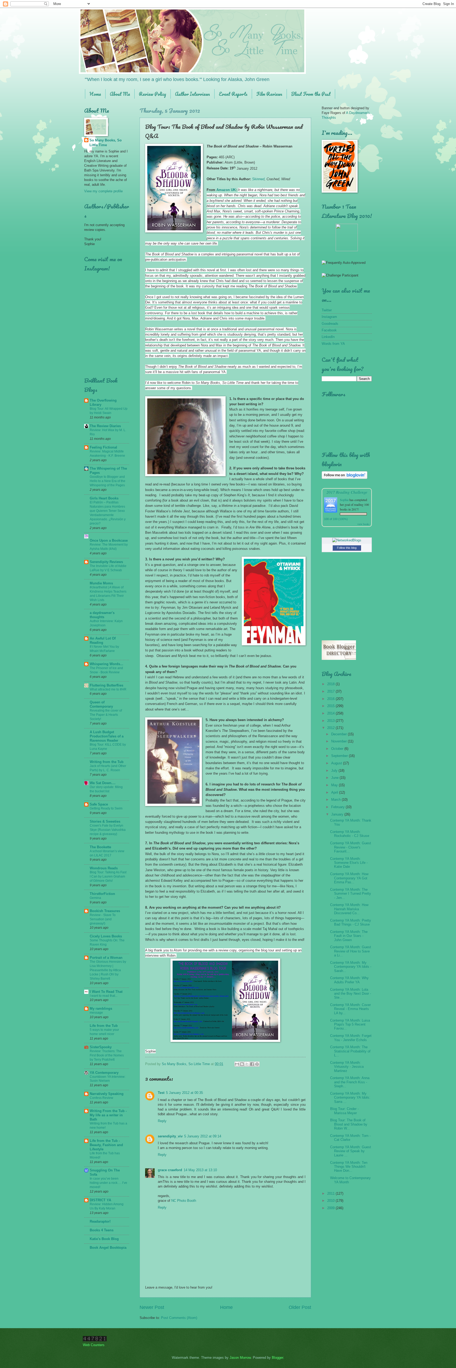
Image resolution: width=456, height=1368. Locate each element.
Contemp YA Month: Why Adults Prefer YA (349, 980)
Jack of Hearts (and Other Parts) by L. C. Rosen (108, 768)
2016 (331, 699)
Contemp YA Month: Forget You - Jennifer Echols (351, 1038)
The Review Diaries (105, 426)
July (335, 771)
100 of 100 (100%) (336, 519)
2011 (331, 1193)
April (335, 792)
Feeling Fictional (103, 447)
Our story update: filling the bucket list (106, 789)
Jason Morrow (240, 1358)
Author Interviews (192, 94)
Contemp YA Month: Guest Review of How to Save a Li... (350, 951)
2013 (331, 721)
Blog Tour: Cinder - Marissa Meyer (344, 1111)
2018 (331, 684)
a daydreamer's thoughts (102, 615)
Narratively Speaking (107, 1094)
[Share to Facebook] (252, 1064)
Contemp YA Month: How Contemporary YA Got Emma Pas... (349, 878)
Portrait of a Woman (106, 958)
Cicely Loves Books (106, 936)
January (337, 814)
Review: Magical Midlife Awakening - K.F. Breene (107, 453)
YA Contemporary (104, 1073)
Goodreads (330, 324)
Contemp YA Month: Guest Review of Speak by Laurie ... (350, 1151)
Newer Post (152, 1307)
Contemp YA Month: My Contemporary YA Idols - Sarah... (350, 967)
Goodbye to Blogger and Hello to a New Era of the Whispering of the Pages (107, 481)
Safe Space (99, 804)
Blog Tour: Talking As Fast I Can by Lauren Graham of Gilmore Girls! (108, 876)
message (96, 1012)
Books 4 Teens (101, 1230)
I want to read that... (103, 996)
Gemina (95, 898)
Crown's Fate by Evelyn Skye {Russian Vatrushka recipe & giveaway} (108, 830)
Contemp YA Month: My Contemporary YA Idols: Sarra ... (350, 1097)
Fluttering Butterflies (106, 685)
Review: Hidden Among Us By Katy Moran (107, 1206)
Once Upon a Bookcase (109, 540)
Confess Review (101, 1098)
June (335, 778)
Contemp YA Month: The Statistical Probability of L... (350, 1051)
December (339, 734)
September (340, 756)
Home (95, 94)
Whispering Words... (106, 664)
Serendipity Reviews (106, 562)
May (335, 785)
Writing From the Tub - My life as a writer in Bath (108, 1115)
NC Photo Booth (183, 1201)
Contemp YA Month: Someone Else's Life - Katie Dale (349, 863)
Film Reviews (269, 94)
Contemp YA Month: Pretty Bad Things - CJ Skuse (350, 922)
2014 (331, 713)
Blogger (277, 1358)
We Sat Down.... (103, 783)
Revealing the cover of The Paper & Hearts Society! (106, 715)
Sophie (344, 500)
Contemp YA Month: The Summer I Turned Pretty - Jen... (350, 894)
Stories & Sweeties (105, 821)
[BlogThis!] (242, 1064)
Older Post (300, 1307)
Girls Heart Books (104, 498)
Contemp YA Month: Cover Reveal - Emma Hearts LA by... (350, 1009)
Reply (162, 1121)
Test (161, 1093)
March (336, 800)
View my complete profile (103, 191)
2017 (331, 691)
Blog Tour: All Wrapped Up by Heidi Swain (108, 411)
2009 (331, 1208)
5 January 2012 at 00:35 (184, 1093)
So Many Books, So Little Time (105, 142)
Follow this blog (347, 547)
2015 (331, 706)
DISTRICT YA (100, 1200)
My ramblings (101, 1008)
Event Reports (233, 94)
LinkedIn (328, 337)
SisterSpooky (101, 1047)
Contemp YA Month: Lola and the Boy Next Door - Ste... (350, 994)
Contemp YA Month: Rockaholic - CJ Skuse (349, 834)
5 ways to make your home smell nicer (104, 1032)
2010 (331, 1201)
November (339, 741)
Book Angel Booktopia (108, 1248)
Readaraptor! (100, 1221)
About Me (120, 94)
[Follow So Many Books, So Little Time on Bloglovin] (344, 478)
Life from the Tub (104, 1026)
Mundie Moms (101, 583)
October (337, 749)
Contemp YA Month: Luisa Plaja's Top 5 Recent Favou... (350, 1024)
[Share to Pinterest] (257, 1064)
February (338, 807)
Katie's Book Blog (104, 1239)
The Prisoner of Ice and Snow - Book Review (106, 670)
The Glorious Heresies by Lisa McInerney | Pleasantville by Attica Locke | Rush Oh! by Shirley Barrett (108, 970)
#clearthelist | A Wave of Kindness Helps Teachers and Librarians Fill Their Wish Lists (108, 593)
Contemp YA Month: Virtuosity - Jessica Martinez (347, 1067)
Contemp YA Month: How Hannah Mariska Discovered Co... (349, 909)
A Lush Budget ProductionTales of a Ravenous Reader (107, 736)
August (337, 763)
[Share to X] (247, 1064)
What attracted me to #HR (108, 689)
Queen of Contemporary (101, 704)
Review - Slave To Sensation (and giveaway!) (103, 919)
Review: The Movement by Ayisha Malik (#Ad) (109, 547)
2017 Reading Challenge (346, 492)
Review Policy (152, 94)
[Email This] (237, 1064)
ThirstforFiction (102, 894)
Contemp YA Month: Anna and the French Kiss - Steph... (349, 1082)
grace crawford (170, 1170)
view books (363, 524)
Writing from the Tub (107, 762)
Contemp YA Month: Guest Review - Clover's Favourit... (350, 847)
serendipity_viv (170, 1136)
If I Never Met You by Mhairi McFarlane (104, 649)
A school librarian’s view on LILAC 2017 (107, 853)
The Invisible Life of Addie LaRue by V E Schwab (108, 568)
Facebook (329, 330)
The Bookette (100, 847)
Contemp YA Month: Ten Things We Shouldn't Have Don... (348, 1167)
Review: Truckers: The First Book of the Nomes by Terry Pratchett (107, 1055)
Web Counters (93, 1345)
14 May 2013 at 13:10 (200, 1170)
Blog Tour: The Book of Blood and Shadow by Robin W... (348, 1124)
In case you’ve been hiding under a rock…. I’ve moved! (108, 1183)
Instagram (329, 317)
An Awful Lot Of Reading (103, 640)
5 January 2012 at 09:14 (202, 1136)
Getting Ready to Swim (106, 808)
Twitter (327, 310)
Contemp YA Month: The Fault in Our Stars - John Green (349, 936)
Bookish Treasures (105, 911)
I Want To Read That (106, 992)
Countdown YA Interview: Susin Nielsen (107, 1079)
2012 (331, 728)
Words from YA (333, 344)
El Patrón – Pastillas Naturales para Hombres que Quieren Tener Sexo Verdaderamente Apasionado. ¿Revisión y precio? (108, 513)
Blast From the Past (311, 94)
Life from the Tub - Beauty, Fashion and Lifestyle (106, 1145)
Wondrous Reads (104, 868)
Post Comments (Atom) (179, 1318)
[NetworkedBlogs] (346, 540)
